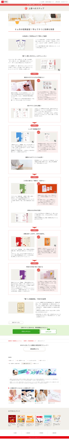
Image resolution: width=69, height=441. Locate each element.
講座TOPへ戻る (16, 322)
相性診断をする (34, 349)
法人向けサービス (64, 1)
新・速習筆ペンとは (21, 360)
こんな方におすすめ (32, 360)
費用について (36, 363)
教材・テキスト (43, 360)
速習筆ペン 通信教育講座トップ (30, 340)
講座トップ (11, 360)
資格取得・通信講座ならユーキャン (15, 340)
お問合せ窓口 (57, 1)
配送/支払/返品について (50, 1)
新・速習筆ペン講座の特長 (14, 363)
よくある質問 (41, 1)
